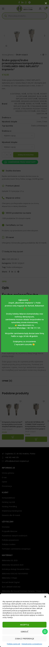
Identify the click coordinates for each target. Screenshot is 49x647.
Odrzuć (24, 631)
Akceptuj (24, 624)
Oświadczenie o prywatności (31, 644)
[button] (45, 596)
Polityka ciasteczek (13, 644)
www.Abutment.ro (26, 325)
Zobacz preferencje (24, 638)
